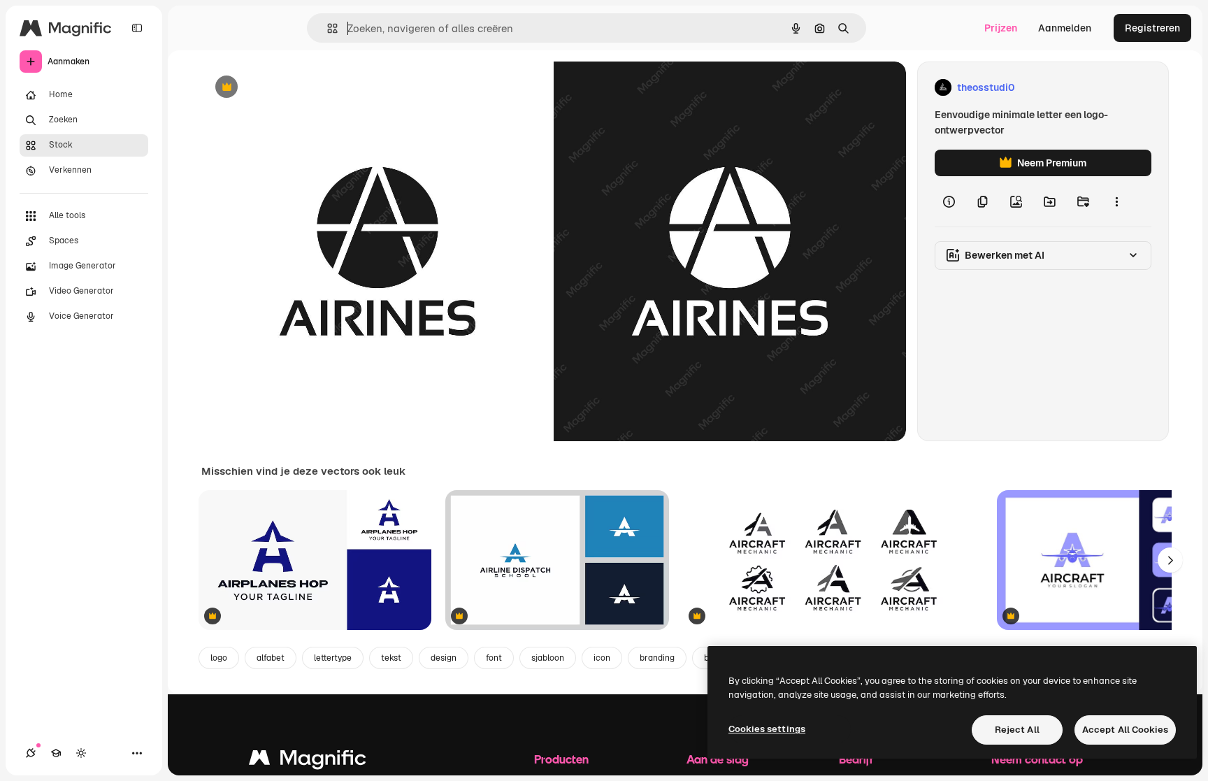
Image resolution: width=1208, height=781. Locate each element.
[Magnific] (307, 761)
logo (218, 658)
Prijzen (1000, 28)
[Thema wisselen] (81, 753)
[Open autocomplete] (327, 28)
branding (657, 658)
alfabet (271, 658)
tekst (391, 658)
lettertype (333, 658)
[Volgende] (1170, 560)
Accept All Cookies (1125, 730)
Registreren (1152, 28)
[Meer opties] (1116, 201)
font (494, 658)
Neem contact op (1037, 759)
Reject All (1017, 730)
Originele (293, 87)
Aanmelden (1064, 28)
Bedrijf (856, 759)
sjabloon (547, 658)
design (443, 658)
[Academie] (56, 753)
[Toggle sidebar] (137, 28)
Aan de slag (717, 759)
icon (602, 658)
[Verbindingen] (31, 753)
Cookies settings (766, 729)
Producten (561, 759)
